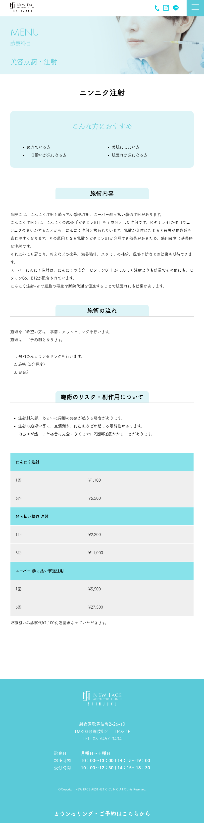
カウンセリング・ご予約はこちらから (102, 814)
